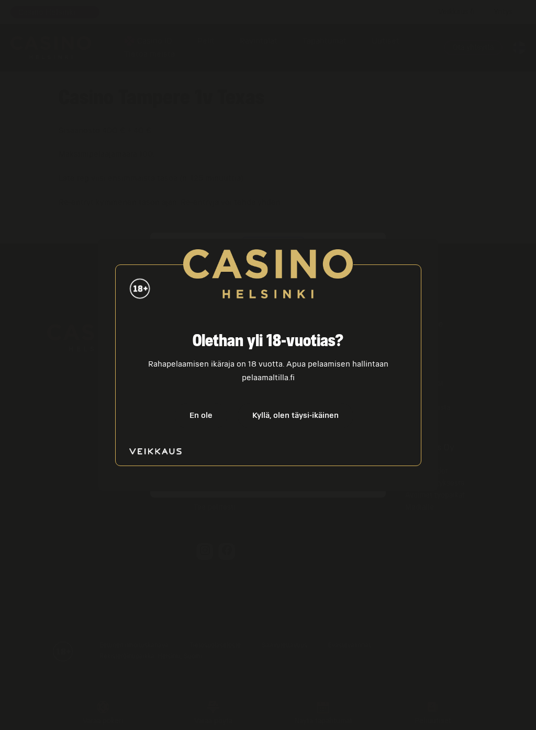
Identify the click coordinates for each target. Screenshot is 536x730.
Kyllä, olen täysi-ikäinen (295, 415)
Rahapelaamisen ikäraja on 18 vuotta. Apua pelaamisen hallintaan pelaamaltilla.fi (268, 371)
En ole (201, 415)
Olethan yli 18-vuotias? (268, 341)
